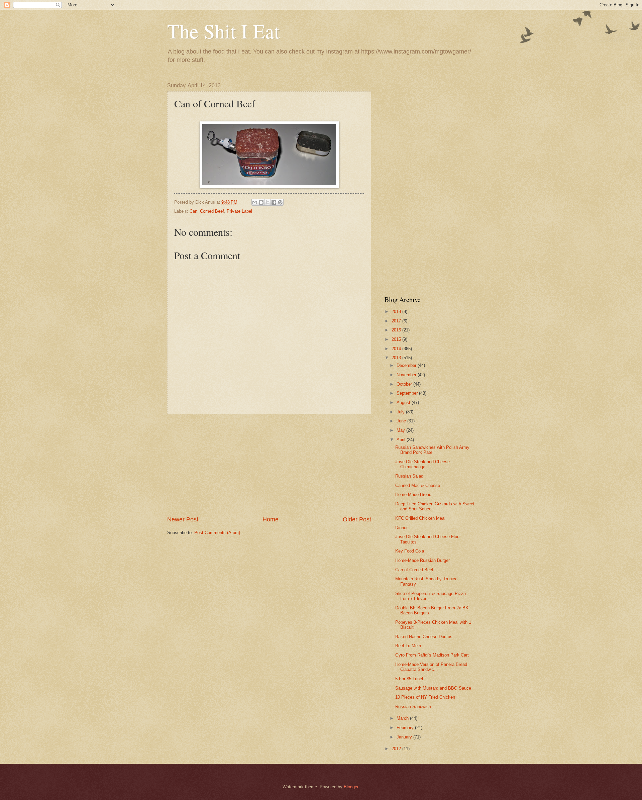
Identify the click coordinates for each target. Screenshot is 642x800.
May (401, 430)
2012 (397, 748)
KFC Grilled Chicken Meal (420, 518)
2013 (397, 357)
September (408, 393)
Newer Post (182, 519)
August (404, 402)
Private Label (239, 211)
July (401, 411)
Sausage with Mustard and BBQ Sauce (433, 688)
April (402, 439)
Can (193, 211)
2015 (397, 339)
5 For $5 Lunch (409, 678)
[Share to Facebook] (274, 202)
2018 (397, 311)
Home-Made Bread (413, 494)
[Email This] (254, 202)
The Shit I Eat (223, 30)
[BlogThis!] (261, 202)
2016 (397, 329)
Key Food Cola (409, 551)
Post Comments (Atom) (217, 532)
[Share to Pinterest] (280, 202)
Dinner (401, 527)
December (407, 365)
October (405, 384)
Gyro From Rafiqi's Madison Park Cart (432, 655)
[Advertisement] (269, 465)
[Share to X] (267, 202)
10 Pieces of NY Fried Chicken (425, 697)
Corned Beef (212, 211)
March (403, 718)
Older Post (357, 519)
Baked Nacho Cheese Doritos (423, 636)
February (406, 727)
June (402, 420)
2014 (397, 348)
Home (270, 519)
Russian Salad (409, 476)
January (405, 736)
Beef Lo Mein (408, 645)
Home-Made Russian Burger (422, 560)
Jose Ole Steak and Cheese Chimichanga (422, 464)
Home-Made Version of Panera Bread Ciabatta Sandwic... (431, 667)
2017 (397, 320)
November (407, 374)
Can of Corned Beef (414, 569)
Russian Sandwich (413, 706)
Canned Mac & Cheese (417, 485)
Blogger (351, 786)
